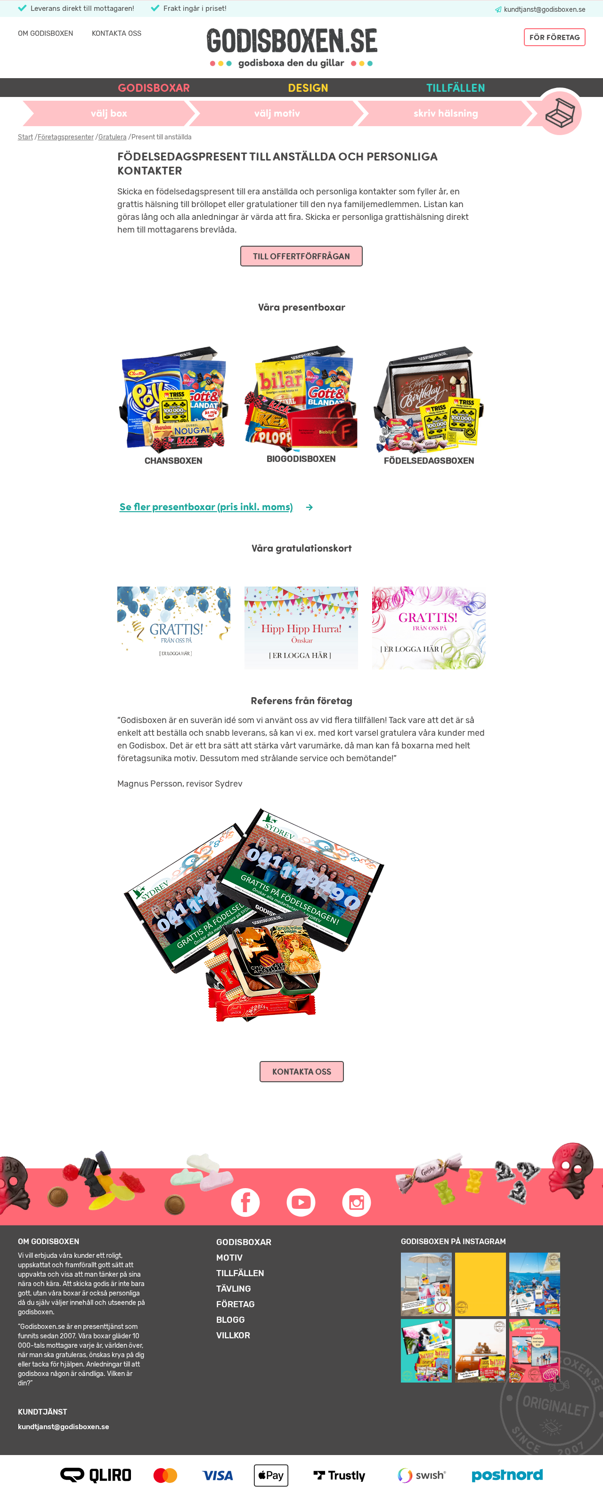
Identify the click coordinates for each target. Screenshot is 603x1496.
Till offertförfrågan (301, 256)
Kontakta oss (116, 33)
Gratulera (112, 137)
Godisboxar (154, 88)
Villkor (233, 1335)
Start (25, 137)
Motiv (229, 1258)
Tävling (233, 1289)
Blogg (230, 1320)
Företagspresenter (66, 137)
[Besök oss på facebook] (246, 1203)
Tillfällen (455, 88)
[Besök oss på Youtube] (301, 1203)
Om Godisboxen (45, 33)
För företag (555, 37)
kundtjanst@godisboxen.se (544, 10)
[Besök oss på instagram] (357, 1203)
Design (308, 88)
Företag (235, 1304)
